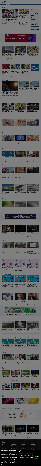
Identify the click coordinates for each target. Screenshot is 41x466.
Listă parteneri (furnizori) (21, 459)
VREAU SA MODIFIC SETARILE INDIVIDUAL (36, 458)
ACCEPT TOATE (36, 456)
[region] (20, 458)
